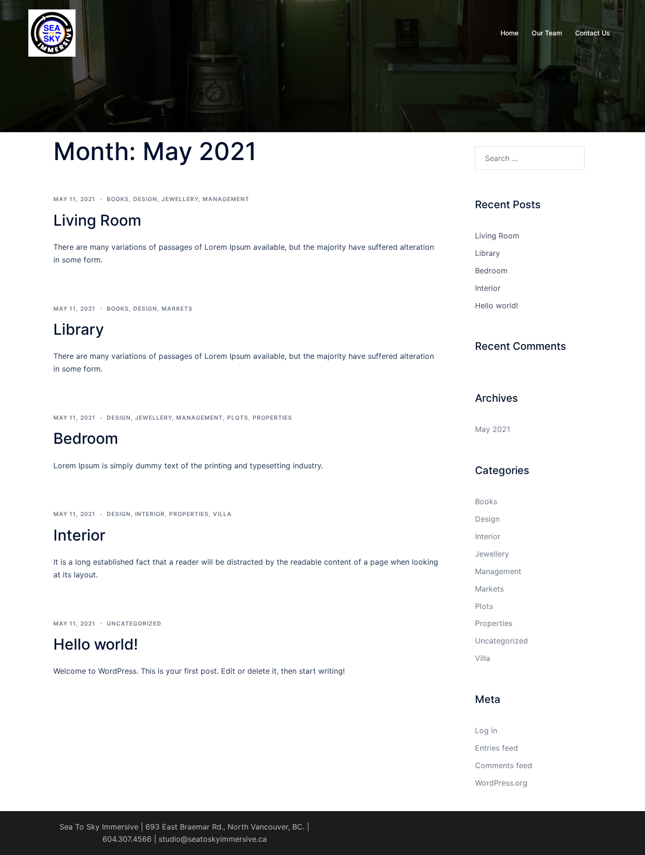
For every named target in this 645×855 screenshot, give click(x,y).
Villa (222, 513)
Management (226, 199)
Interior (150, 513)
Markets (177, 308)
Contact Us (592, 33)
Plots (237, 417)
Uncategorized (134, 623)
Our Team (547, 33)
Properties (272, 417)
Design (145, 199)
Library (78, 329)
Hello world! (95, 644)
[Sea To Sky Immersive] (52, 32)
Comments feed (503, 765)
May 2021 (492, 429)
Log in (486, 730)
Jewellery (179, 199)
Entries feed (496, 748)
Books (118, 199)
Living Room (97, 220)
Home (509, 33)
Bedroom (85, 438)
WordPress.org (501, 782)
